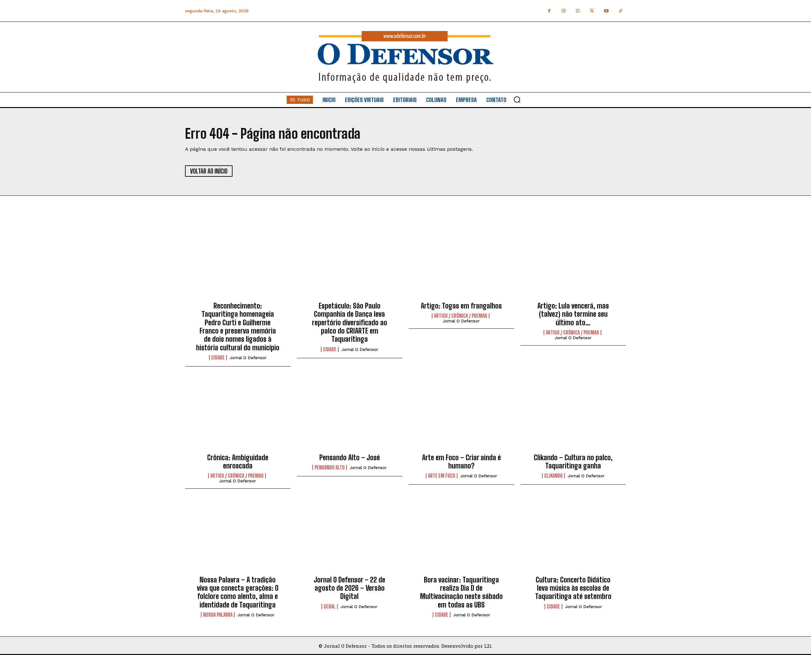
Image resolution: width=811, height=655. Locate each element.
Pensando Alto (330, 467)
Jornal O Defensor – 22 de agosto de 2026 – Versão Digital (349, 588)
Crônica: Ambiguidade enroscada (237, 461)
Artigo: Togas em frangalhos (461, 306)
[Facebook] (549, 10)
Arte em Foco (441, 475)
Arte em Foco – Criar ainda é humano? (461, 461)
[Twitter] (591, 10)
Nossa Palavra (218, 614)
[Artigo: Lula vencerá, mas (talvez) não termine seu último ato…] (573, 263)
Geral (329, 606)
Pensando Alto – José (349, 457)
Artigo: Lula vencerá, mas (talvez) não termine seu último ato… (573, 314)
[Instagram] (563, 10)
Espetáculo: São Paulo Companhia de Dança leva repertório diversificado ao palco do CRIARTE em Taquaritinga (349, 323)
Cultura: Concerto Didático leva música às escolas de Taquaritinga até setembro (573, 588)
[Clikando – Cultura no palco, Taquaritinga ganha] (573, 415)
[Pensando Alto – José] (349, 415)
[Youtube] (606, 10)
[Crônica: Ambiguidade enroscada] (238, 415)
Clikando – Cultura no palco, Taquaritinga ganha (573, 461)
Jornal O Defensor (248, 357)
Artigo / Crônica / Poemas (460, 315)
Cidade (218, 357)
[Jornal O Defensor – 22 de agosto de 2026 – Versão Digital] (349, 537)
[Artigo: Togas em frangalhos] (461, 263)
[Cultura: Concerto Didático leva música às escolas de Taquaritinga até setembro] (573, 537)
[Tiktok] (620, 10)
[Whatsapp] (577, 10)
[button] (517, 99)
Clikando (553, 475)
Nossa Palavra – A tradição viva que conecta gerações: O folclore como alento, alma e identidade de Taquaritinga (237, 592)
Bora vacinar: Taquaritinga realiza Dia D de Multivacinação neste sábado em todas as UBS (461, 592)
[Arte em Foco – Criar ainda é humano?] (461, 415)
